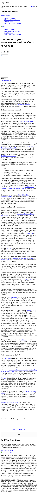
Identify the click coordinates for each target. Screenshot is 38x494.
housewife (29, 279)
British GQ (24, 340)
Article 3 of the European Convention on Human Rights (17, 187)
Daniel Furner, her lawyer (8, 156)
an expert (10, 248)
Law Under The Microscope (12, 23)
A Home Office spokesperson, (10, 402)
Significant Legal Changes (12, 20)
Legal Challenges (9, 18)
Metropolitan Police (27, 121)
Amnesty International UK (25, 104)
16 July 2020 (7, 358)
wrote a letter (30, 310)
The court (3, 378)
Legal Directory (5, 15)
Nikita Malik (13, 297)
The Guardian (29, 233)
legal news (30, 6)
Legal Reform (8, 21)
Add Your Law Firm (7, 450)
